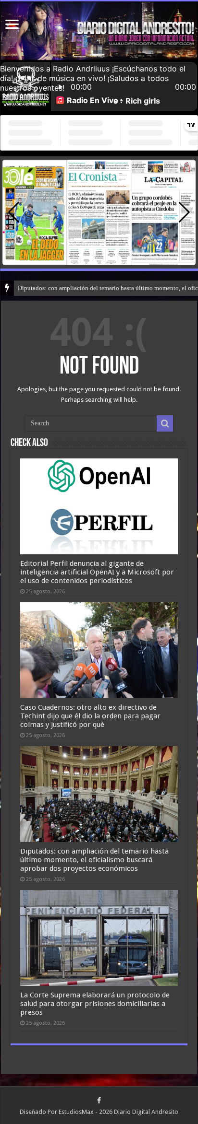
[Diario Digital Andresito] (99, 31)
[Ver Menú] (12, 25)
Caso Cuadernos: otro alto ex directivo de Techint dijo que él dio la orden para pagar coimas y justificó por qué (90, 716)
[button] (184, 212)
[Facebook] (99, 1100)
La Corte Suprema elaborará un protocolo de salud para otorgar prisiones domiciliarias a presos (95, 1004)
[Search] (165, 423)
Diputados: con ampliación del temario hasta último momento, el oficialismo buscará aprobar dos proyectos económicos (94, 860)
